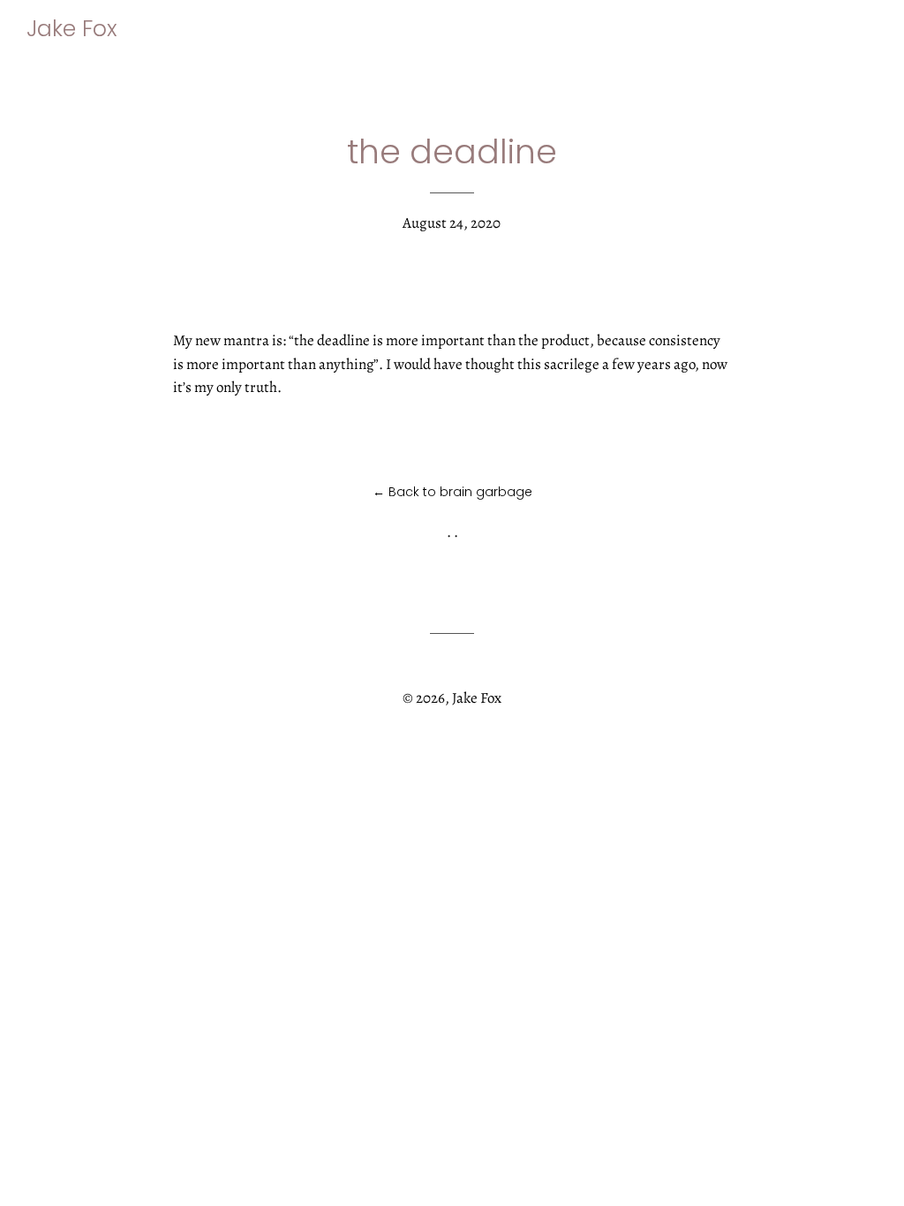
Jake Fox (71, 28)
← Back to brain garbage (452, 492)
